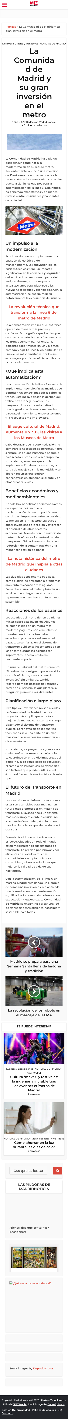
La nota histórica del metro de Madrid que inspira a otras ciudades (34, 564)
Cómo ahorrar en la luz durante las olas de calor (34, 1145)
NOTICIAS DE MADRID (53, 43)
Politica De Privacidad (16, 1409)
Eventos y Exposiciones (19, 1068)
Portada (10, 26)
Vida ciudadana (40, 1138)
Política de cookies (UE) (47, 1409)
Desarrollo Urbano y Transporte (20, 43)
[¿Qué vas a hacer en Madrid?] (34, 1305)
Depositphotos (43, 1368)
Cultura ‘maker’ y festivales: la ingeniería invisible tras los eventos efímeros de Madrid (34, 1083)
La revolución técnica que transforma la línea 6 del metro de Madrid (34, 312)
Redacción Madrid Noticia (41, 122)
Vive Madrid (34, 1073)
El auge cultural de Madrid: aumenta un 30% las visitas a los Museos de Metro (34, 432)
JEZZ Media (20, 1404)
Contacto (7, 1413)
